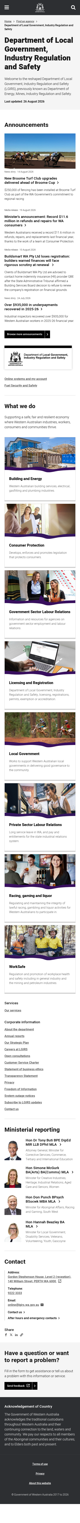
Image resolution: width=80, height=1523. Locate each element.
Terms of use (40, 1464)
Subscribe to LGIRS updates (23, 1102)
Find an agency (25, 21)
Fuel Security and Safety (20, 385)
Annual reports (14, 1036)
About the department (19, 1029)
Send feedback (16, 1386)
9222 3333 (15, 1293)
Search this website (73, 7)
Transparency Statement (21, 1076)
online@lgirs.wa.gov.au (23, 1305)
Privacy (9, 1082)
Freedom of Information (20, 1089)
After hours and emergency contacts (32, 1318)
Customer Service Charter (21, 1062)
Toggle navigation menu (6, 7)
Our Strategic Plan (16, 1043)
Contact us (11, 1109)
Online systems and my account (25, 379)
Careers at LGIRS (16, 1049)
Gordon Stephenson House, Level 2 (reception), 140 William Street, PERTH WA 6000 (39, 1279)
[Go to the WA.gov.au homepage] (40, 7)
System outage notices (19, 1096)
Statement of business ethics (23, 1069)
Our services (12, 1010)
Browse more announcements (24, 334)
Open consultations (17, 1056)
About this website (40, 1483)
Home (8, 21)
